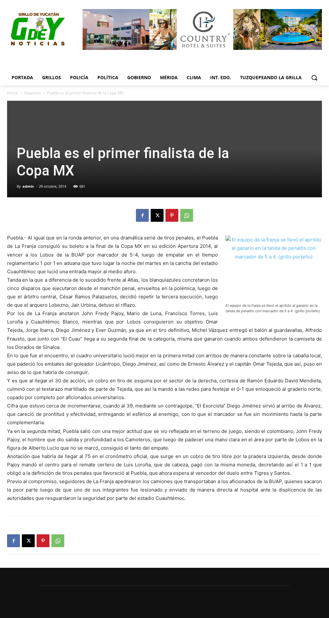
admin (28, 186)
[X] (157, 215)
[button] (314, 77)
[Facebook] (142, 215)
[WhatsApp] (186, 215)
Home (12, 93)
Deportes (32, 93)
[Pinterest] (171, 215)
